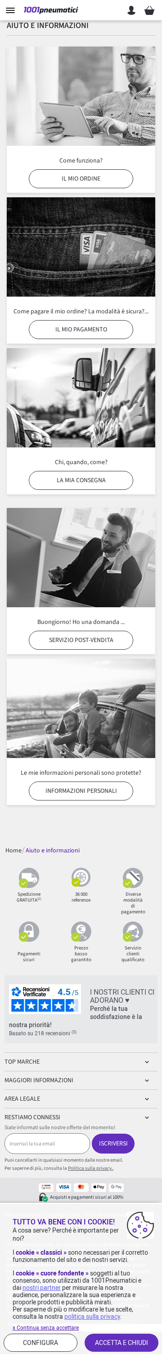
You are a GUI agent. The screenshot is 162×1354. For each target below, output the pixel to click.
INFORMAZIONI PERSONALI (81, 791)
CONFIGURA (40, 1342)
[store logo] (51, 10)
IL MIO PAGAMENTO (81, 329)
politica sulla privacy (92, 1316)
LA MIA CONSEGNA (81, 480)
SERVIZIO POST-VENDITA (81, 640)
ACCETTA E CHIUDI (121, 1342)
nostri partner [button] (41, 1287)
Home (13, 850)
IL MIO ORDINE (81, 178)
